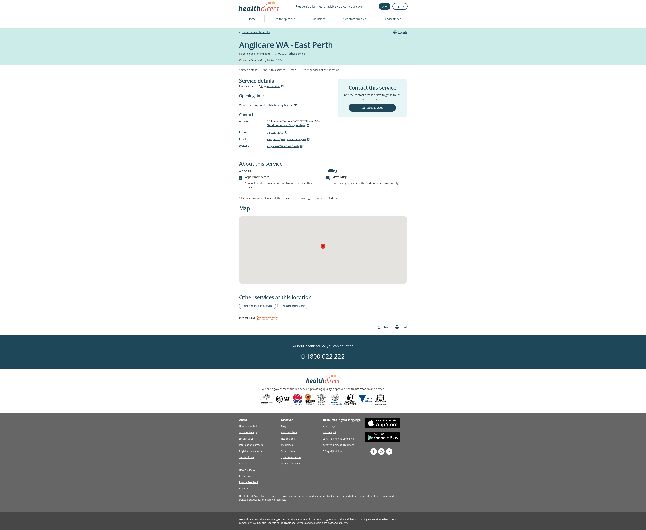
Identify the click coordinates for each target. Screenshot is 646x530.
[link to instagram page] (381, 451)
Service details (248, 70)
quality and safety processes (269, 499)
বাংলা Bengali (329, 432)
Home (252, 19)
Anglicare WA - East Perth (283, 146)
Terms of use (246, 457)
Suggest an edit (270, 86)
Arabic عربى (329, 426)
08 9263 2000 (275, 132)
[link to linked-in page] (389, 451)
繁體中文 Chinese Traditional (339, 444)
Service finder (392, 19)
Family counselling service (257, 305)
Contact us (245, 476)
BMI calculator (289, 432)
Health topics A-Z (284, 19)
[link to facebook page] (373, 451)
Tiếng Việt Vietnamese (335, 451)
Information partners (251, 444)
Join (384, 6)
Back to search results (256, 32)
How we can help (248, 426)
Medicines (319, 19)
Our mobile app (248, 432)
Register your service (251, 451)
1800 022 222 (325, 356)
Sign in (400, 6)
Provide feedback (248, 482)
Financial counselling (293, 305)
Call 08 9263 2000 (372, 108)
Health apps (288, 438)
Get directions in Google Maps (286, 125)
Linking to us (246, 438)
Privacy (243, 463)
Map (293, 70)
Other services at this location (320, 70)
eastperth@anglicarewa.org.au (286, 139)
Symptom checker (354, 19)
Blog (283, 426)
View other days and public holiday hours (265, 105)
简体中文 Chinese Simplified (338, 438)
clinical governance (378, 496)
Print (404, 327)
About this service (274, 70)
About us (244, 488)
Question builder (290, 463)
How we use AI (247, 469)
